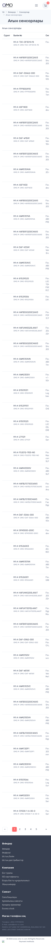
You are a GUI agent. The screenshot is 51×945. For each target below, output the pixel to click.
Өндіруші (6, 853)
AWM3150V (24, 655)
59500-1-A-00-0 (27, 811)
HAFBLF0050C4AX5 (28, 733)
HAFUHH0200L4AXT (28, 593)
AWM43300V (25, 468)
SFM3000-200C (26, 530)
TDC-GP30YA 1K (26, 42)
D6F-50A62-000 (27, 73)
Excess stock (8, 908)
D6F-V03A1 (24, 247)
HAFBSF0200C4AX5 (28, 232)
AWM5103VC (25, 686)
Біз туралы (7, 873)
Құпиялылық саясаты (12, 901)
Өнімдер (12, 12)
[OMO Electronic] (7, 5)
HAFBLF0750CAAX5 (28, 484)
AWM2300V (24, 375)
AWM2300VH (25, 764)
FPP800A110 (25, 89)
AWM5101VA (24, 216)
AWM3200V (24, 795)
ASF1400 (23, 107)
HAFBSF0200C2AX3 (28, 57)
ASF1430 (23, 185)
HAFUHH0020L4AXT (28, 328)
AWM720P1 (24, 749)
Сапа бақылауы (9, 897)
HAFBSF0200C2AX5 (28, 123)
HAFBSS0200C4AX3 (28, 343)
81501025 (23, 421)
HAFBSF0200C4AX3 (28, 154)
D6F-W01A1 (24, 671)
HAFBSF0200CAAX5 (28, 624)
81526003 (24, 546)
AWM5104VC (25, 263)
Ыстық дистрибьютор (12, 860)
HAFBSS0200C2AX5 (28, 200)
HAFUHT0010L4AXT (28, 608)
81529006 (24, 297)
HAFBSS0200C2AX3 (28, 312)
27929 (22, 437)
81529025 (24, 278)
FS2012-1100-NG (27, 452)
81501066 (23, 780)
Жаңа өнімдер (9, 884)
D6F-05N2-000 (26, 639)
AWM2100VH (25, 717)
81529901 (23, 406)
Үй (3, 12)
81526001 (23, 577)
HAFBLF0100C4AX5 (28, 499)
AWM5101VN (24, 562)
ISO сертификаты (10, 877)
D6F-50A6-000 (26, 515)
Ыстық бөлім (8, 856)
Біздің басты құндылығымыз (15, 880)
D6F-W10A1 (24, 138)
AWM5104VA (24, 169)
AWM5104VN (25, 359)
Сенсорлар (24, 12)
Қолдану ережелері (11, 905)
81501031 (23, 390)
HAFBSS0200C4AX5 (28, 702)
